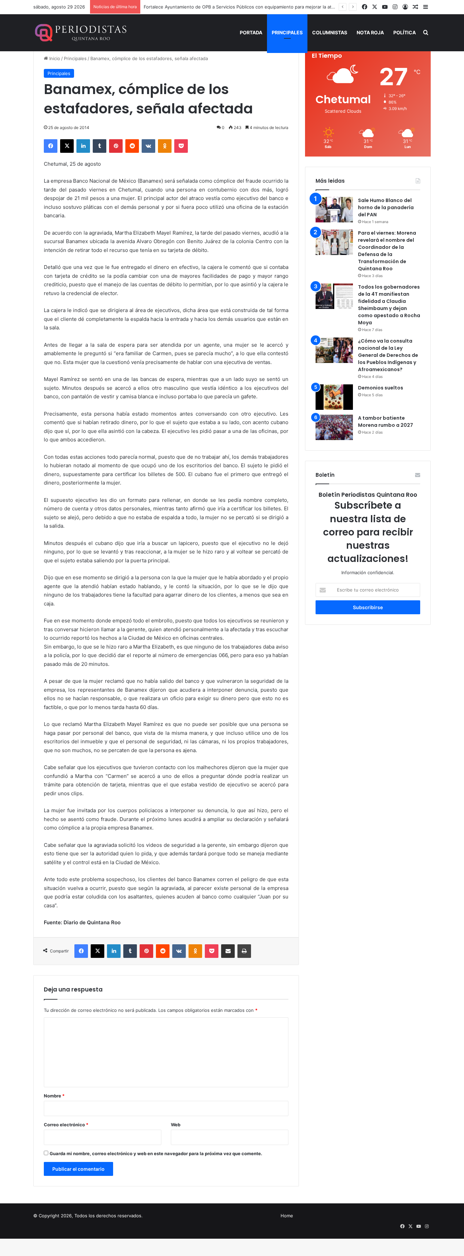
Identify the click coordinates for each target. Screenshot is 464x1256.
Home (287, 1215)
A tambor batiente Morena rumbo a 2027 (385, 422)
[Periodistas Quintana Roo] (80, 32)
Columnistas (329, 32)
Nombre (54, 1095)
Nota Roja (370, 32)
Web (175, 1124)
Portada (251, 32)
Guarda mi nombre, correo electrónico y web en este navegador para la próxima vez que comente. (156, 1153)
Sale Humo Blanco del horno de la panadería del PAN (386, 207)
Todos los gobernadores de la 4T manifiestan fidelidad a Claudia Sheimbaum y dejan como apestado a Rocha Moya (389, 305)
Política (404, 32)
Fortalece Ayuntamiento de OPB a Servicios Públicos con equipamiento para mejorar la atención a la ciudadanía (261, 7)
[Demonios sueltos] (334, 397)
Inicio (54, 58)
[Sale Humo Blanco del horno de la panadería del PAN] (334, 209)
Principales (287, 32)
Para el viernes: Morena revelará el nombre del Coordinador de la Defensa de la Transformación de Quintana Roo (387, 251)
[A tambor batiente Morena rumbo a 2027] (334, 427)
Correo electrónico (66, 1124)
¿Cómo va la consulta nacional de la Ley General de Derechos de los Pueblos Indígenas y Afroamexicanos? (388, 355)
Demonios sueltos (380, 387)
